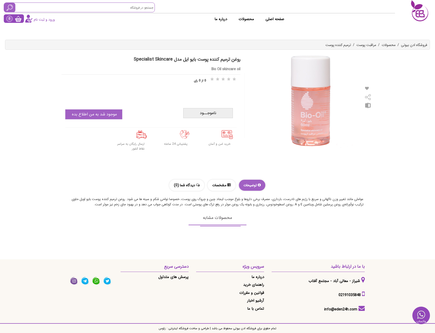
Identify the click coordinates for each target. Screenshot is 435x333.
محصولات (246, 19)
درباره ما (220, 19)
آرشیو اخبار (255, 301)
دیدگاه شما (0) (185, 185)
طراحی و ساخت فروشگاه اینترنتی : (187, 328)
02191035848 (350, 295)
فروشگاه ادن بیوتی (414, 45)
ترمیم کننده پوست (338, 45)
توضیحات (250, 185)
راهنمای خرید (253, 285)
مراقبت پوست (366, 45)
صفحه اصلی (275, 19)
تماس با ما (255, 309)
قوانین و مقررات (251, 293)
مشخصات (219, 185)
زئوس (162, 328)
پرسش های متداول (173, 277)
